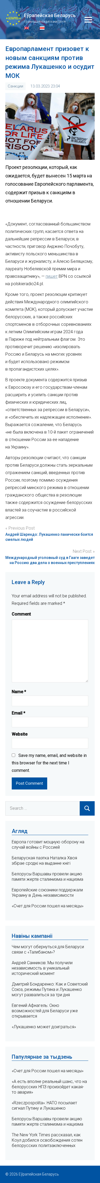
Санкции (15, 86)
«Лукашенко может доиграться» (44, 1026)
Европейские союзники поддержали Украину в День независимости (47, 892)
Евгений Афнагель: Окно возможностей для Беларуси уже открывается (45, 1011)
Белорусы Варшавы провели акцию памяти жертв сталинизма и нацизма (47, 876)
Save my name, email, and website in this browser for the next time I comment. (49, 763)
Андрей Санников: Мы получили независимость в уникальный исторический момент (42, 968)
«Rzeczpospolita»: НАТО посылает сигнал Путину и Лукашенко (44, 1105)
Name (19, 691)
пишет (52, 276)
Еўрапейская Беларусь (50, 15)
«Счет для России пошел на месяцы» (47, 905)
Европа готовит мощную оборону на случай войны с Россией (48, 844)
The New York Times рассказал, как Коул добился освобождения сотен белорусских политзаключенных (47, 1140)
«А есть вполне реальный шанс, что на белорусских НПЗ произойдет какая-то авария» (49, 1087)
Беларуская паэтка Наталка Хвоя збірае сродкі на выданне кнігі (44, 860)
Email (18, 713)
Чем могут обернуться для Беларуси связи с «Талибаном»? (48, 949)
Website (19, 734)
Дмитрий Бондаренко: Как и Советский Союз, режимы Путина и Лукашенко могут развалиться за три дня (50, 989)
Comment (21, 614)
